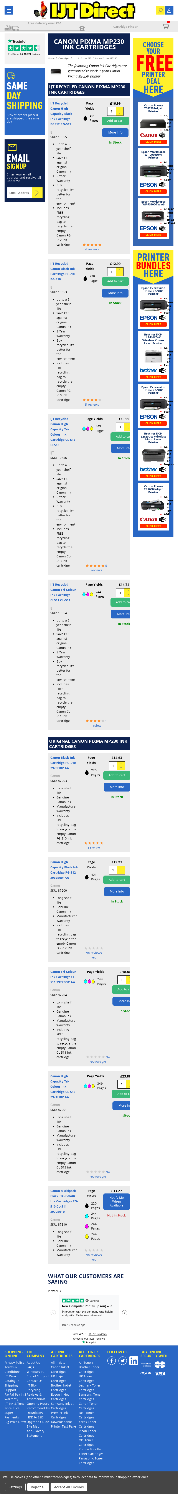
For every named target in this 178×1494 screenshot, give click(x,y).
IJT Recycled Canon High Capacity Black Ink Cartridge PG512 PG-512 (61, 113)
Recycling (34, 1390)
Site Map (33, 1426)
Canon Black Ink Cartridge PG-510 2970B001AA (63, 762)
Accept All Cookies (69, 1487)
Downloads (35, 1413)
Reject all (38, 1487)
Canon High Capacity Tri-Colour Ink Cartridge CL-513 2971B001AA (62, 1086)
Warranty (11, 1399)
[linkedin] (133, 1360)
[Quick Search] (160, 10)
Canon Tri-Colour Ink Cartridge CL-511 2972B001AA (63, 977)
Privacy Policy (14, 1362)
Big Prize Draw (15, 1422)
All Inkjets (58, 1362)
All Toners (86, 1362)
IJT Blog (32, 1385)
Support (10, 1390)
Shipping (11, 1385)
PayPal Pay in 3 (15, 1394)
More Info (115, 132)
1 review (93, 848)
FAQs (30, 1367)
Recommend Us (38, 1408)
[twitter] (122, 1360)
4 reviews (92, 249)
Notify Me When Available (116, 1201)
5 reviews (92, 404)
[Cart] (165, 26)
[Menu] (9, 11)
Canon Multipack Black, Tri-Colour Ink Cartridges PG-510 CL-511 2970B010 (64, 1201)
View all (54, 1291)
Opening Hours (38, 1403)
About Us (33, 1362)
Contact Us (35, 1381)
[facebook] (111, 1360)
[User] (169, 10)
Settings (15, 1487)
